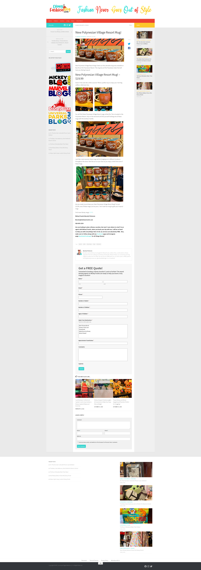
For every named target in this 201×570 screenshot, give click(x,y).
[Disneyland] (103, 329)
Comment (79, 420)
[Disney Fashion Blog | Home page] (60, 8)
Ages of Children (83, 313)
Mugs (87, 25)
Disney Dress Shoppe (141, 91)
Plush (144, 74)
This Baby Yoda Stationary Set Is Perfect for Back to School (64, 468)
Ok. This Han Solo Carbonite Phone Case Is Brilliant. (62, 465)
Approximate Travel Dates (86, 340)
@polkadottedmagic (85, 236)
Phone (81, 294)
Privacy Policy (104, 560)
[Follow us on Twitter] (70, 25)
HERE (91, 212)
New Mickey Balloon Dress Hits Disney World (60, 475)
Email (80, 288)
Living (67, 21)
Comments (82, 347)
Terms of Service (94, 560)
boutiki (80, 244)
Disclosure (84, 560)
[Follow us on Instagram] (67, 25)
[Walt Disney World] (103, 326)
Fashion (56, 21)
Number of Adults (84, 301)
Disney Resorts (79, 25)
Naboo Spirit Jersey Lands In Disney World (60, 153)
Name (81, 278)
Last (105, 284)
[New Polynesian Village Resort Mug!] (99, 50)
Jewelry (62, 21)
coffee (84, 244)
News (72, 21)
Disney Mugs (89, 244)
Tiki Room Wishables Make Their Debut (59, 144)
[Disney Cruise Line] (103, 327)
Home (50, 21)
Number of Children (84, 307)
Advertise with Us (115, 560)
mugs (94, 244)
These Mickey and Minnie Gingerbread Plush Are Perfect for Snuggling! (121, 402)
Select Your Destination (85, 320)
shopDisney (145, 57)
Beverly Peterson (81, 36)
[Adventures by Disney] (103, 331)
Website (79, 436)
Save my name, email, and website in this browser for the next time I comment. (98, 442)
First (80, 284)
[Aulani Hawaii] (103, 333)
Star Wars (148, 40)
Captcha (81, 363)
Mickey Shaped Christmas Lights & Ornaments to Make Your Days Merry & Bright (102, 402)
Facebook (100, 234)
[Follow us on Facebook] (65, 25)
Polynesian (99, 244)
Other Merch (79, 21)
